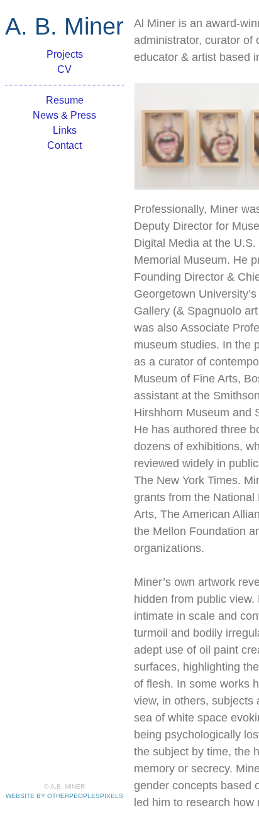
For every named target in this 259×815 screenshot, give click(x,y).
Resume (65, 100)
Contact (64, 145)
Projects (65, 54)
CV (64, 69)
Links (65, 130)
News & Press (64, 115)
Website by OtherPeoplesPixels (64, 795)
